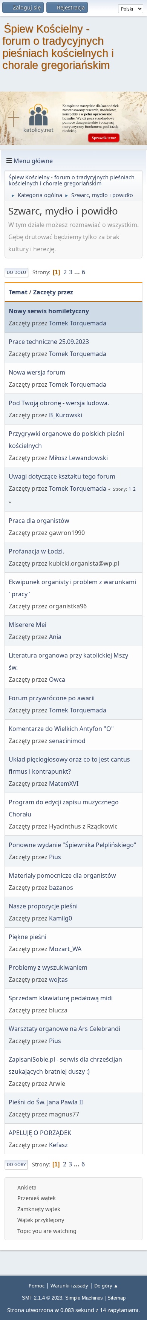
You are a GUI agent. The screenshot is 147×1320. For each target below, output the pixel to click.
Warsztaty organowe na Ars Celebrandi (64, 1029)
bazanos (61, 887)
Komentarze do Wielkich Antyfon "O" (61, 729)
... (77, 272)
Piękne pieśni (27, 937)
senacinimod (67, 741)
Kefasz (58, 1145)
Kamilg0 (60, 918)
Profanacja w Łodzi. (36, 551)
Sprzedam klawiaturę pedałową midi (61, 998)
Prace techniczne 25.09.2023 (49, 341)
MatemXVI (63, 783)
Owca (57, 679)
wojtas (58, 979)
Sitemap (116, 1298)
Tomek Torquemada (77, 323)
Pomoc (36, 1285)
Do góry (16, 1164)
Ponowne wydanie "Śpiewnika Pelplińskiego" (72, 845)
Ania (55, 637)
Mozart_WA (65, 949)
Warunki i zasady (69, 1285)
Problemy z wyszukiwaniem (48, 967)
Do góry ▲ (106, 1285)
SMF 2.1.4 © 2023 (42, 1298)
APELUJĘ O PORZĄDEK (40, 1133)
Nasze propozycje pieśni (43, 906)
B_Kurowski (65, 415)
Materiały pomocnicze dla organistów (62, 875)
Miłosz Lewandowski (78, 458)
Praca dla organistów (39, 520)
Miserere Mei (27, 624)
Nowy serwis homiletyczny (49, 311)
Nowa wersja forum (37, 372)
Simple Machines (84, 1298)
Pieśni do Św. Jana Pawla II (46, 1102)
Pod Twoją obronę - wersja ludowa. (59, 403)
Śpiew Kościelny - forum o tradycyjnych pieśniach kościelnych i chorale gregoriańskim (57, 47)
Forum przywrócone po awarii (52, 698)
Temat (18, 292)
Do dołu (16, 272)
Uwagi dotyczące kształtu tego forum (62, 476)
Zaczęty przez (53, 292)
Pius (55, 857)
